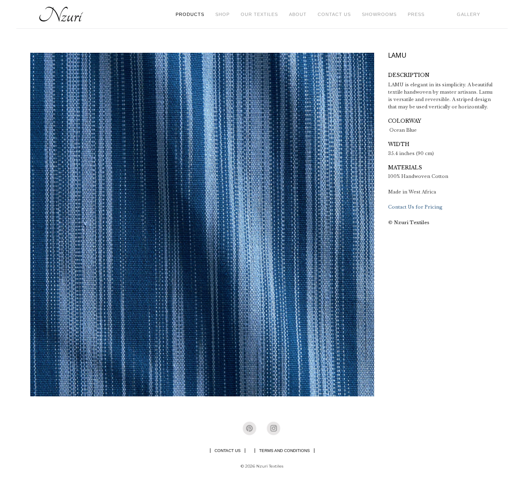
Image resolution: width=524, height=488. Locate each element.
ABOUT (300, 14)
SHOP (225, 14)
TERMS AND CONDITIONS (284, 450)
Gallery (468, 14)
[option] (202, 224)
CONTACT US (334, 14)
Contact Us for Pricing (415, 207)
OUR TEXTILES (262, 14)
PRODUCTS (192, 14)
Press (416, 14)
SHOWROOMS (379, 14)
